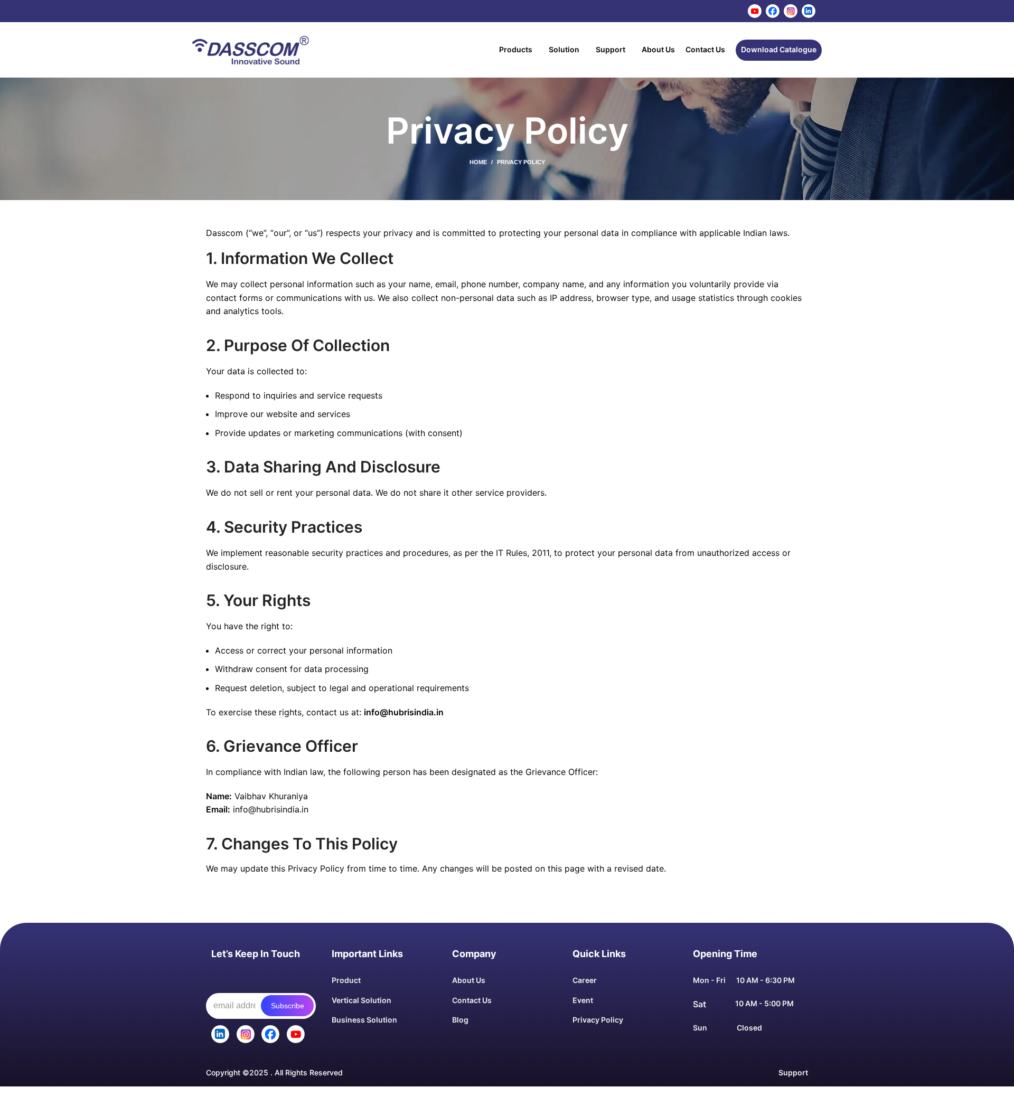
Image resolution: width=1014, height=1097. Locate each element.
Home (478, 162)
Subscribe (287, 1005)
